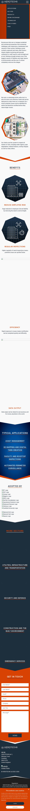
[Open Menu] (27, 2)
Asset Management (15, 441)
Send (15, 735)
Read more (3, 800)
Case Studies (11, 23)
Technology (11, 20)
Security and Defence (15, 598)
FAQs (9, 26)
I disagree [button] (15, 807)
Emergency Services (15, 661)
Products (10, 14)
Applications (11, 8)
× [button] (28, 789)
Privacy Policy (5, 768)
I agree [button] (15, 803)
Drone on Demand (13, 17)
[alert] (15, 799)
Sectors (10, 11)
